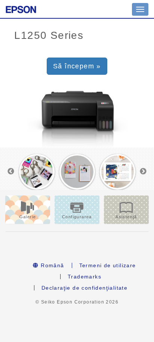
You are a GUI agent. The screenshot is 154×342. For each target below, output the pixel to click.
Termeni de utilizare (107, 265)
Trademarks (84, 277)
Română (51, 265)
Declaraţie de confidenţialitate (84, 288)
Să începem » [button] (77, 66)
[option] (36, 172)
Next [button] (143, 171)
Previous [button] (11, 171)
